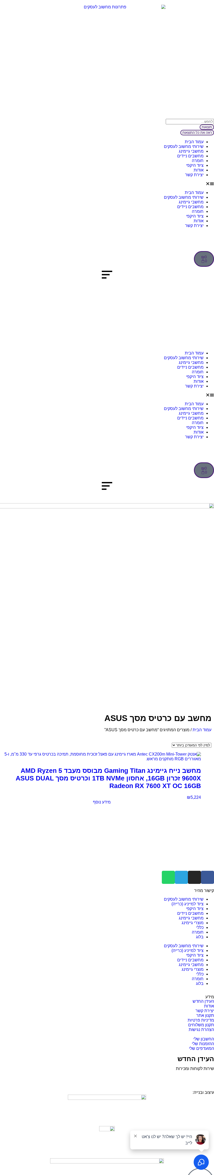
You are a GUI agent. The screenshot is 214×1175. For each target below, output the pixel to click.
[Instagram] (194, 877)
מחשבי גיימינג (191, 151)
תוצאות (207, 127)
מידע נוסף (102, 802)
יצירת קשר (194, 175)
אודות (199, 170)
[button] (107, 183)
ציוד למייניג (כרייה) (187, 904)
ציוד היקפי (195, 165)
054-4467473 (187, 1076)
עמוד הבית (194, 142)
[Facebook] (207, 877)
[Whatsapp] (168, 877)
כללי (200, 927)
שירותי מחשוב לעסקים (184, 146)
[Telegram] (181, 877)
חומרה (198, 160)
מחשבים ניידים (190, 156)
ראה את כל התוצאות (197, 133)
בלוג (200, 937)
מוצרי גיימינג (193, 923)
